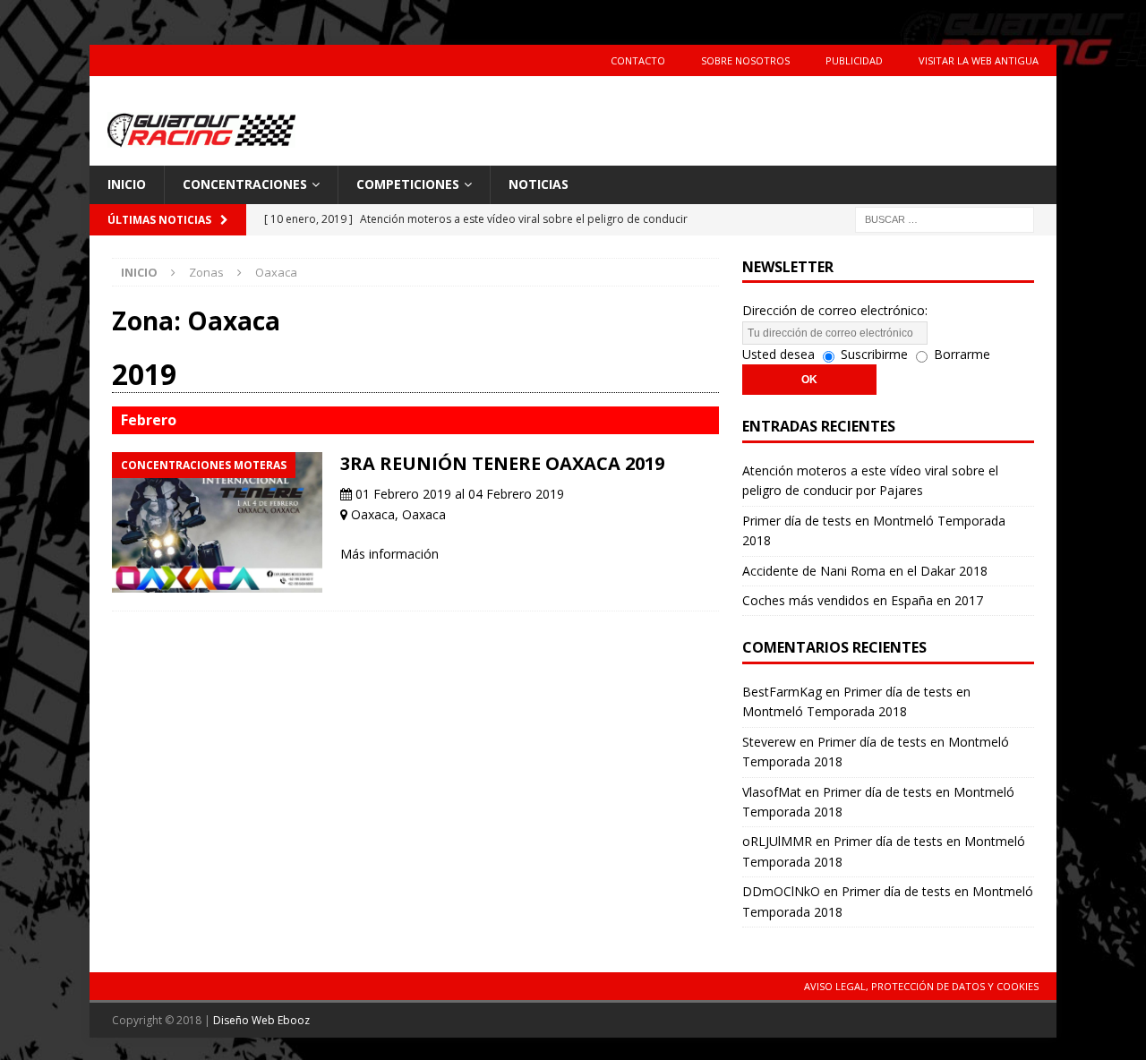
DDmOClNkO (781, 891)
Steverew (769, 741)
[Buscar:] (944, 218)
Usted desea (778, 354)
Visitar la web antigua (979, 60)
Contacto (638, 60)
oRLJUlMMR (777, 841)
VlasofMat (771, 791)
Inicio (126, 183)
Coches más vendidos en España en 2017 (862, 600)
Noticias (539, 183)
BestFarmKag (782, 691)
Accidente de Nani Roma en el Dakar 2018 (865, 570)
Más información (389, 553)
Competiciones (407, 183)
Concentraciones (245, 183)
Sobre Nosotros (745, 60)
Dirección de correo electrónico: (835, 310)
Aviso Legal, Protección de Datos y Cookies (921, 986)
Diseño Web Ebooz (261, 1020)
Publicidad (854, 60)
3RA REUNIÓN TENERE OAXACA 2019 (502, 463)
